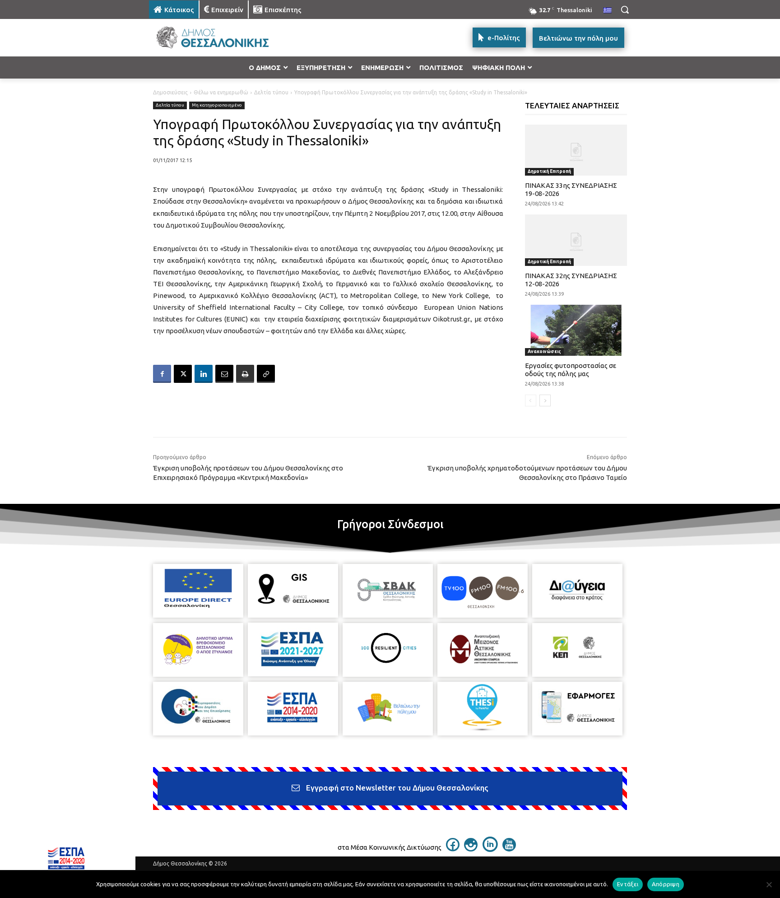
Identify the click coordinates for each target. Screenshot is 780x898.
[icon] (453, 848)
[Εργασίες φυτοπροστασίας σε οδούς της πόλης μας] (576, 330)
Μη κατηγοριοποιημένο (217, 104)
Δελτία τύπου (271, 92)
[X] (183, 374)
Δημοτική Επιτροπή (549, 171)
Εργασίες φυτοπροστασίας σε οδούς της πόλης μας (570, 369)
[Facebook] (162, 374)
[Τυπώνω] (245, 374)
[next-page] (545, 400)
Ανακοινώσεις (544, 351)
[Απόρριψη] (768, 884)
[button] (624, 9)
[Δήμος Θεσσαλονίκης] (221, 37)
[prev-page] (530, 400)
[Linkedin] (204, 374)
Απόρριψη (665, 884)
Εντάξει (627, 884)
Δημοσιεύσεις (170, 92)
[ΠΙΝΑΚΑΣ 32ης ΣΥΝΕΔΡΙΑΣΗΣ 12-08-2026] (576, 239)
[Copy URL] (266, 374)
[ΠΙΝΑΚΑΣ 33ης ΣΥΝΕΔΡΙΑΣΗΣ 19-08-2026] (576, 150)
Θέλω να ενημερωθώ (221, 92)
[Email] (224, 374)
